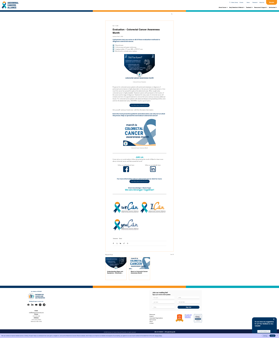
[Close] (277, 336)
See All (172, 254)
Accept (272, 336)
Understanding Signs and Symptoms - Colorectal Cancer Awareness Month (115, 272)
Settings (265, 336)
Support (151, 316)
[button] (223, 8)
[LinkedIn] (32, 305)
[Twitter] (44, 305)
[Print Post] (127, 243)
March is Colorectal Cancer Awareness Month (139, 272)
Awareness (115, 238)
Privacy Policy (158, 335)
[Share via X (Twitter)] (117, 243)
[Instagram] (40, 305)
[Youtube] (36, 305)
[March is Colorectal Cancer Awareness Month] (139, 263)
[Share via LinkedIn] (120, 243)
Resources (152, 314)
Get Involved (152, 319)
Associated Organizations (156, 318)
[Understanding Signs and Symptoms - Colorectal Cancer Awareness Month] (115, 263)
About (120, 238)
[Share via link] (124, 243)
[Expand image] (126, 207)
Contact (151, 323)
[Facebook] (28, 305)
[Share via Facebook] (113, 243)
